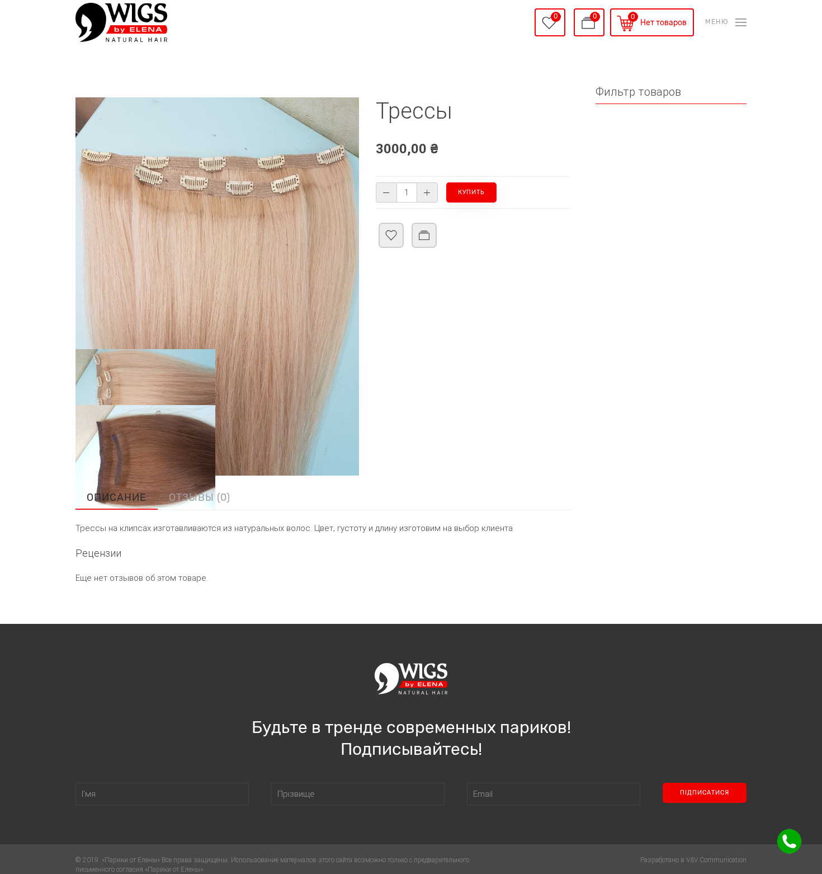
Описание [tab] (117, 497)
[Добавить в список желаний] (391, 252)
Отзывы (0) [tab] (199, 497)
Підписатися (704, 792)
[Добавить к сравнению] (424, 252)
